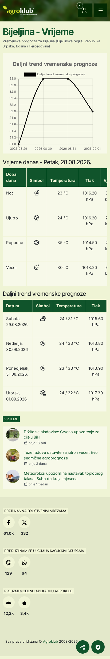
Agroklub (50, 641)
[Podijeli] (82, 647)
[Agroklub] (20, 10)
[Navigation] (100, 10)
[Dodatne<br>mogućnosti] (98, 647)
